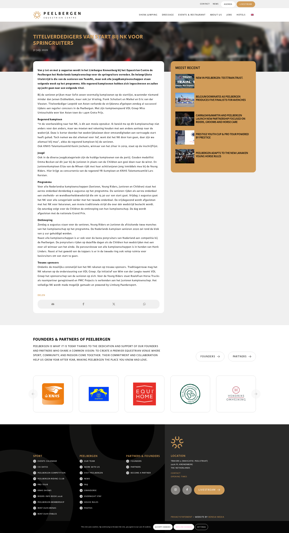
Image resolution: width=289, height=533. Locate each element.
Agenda (228, 4)
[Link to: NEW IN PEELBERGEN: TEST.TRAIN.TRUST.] (184, 81)
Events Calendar (47, 461)
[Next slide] (256, 394)
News (216, 4)
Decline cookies (184, 527)
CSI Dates (43, 467)
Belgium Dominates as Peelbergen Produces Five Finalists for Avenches (221, 98)
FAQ (86, 484)
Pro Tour (43, 484)
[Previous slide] (33, 394)
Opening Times (179, 476)
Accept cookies (163, 527)
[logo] (57, 15)
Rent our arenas (47, 508)
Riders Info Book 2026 (50, 496)
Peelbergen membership (51, 502)
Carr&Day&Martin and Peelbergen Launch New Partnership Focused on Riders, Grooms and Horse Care (220, 119)
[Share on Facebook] (83, 304)
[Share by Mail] (53, 304)
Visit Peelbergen (93, 473)
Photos (88, 508)
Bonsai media (216, 517)
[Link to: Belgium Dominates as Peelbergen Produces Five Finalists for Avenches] (184, 100)
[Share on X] (114, 304)
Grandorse (90, 490)
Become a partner (141, 473)
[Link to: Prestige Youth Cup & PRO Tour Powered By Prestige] (184, 137)
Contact (205, 4)
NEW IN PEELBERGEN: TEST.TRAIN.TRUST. (219, 78)
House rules (91, 502)
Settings (201, 527)
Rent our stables (47, 514)
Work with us (92, 467)
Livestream (246, 4)
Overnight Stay (92, 496)
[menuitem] (205, 4)
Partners (136, 467)
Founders (136, 461)
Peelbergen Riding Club (51, 479)
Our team (89, 461)
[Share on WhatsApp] (144, 304)
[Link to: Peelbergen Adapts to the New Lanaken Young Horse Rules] (184, 156)
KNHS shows (44, 490)
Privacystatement (181, 517)
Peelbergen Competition (51, 473)
